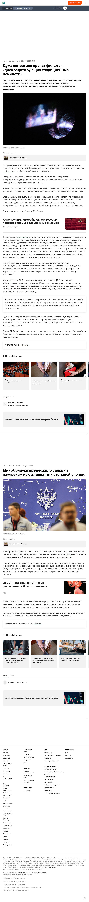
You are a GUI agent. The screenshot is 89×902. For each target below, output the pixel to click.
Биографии (6, 771)
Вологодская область (7, 807)
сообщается (8, 170)
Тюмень (5, 831)
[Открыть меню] (85, 2)
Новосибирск (7, 798)
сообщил (18, 330)
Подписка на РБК (28, 776)
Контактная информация (52, 755)
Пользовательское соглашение (14, 884)
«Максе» (38, 623)
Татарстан (6, 828)
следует (71, 553)
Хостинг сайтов (49, 776)
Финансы (6, 768)
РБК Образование (7, 777)
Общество (6, 758)
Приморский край (7, 846)
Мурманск (6, 842)
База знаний (7, 774)
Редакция (47, 758)
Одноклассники (29, 757)
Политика (6, 752)
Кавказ (5, 836)
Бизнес (5, 761)
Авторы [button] (6, 397)
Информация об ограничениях (14, 878)
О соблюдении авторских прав (14, 881)
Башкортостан (7, 803)
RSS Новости (28, 790)
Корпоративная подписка (29, 781)
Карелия (5, 839)
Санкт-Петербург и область (7, 790)
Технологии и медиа (10, 226)
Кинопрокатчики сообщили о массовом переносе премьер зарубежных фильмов (31, 221)
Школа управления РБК (52, 793)
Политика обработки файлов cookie (16, 890)
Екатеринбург (7, 795)
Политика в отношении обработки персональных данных (23, 887)
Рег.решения (48, 779)
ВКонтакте (27, 754)
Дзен (25, 763)
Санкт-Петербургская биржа (36, 872)
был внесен (22, 236)
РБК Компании (49, 788)
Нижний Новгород (6, 819)
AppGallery (69, 758)
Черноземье (7, 834)
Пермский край (8, 823)
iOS (66, 752)
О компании (48, 752)
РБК (4, 592)
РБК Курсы (47, 790)
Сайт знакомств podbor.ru (53, 785)
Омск (4, 800)
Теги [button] (12, 397)
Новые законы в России (11, 61)
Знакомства (48, 782)
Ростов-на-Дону (8, 825)
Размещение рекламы (51, 761)
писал (9, 279)
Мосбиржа (22, 872)
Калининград (7, 811)
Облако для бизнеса (51, 769)
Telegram (23, 345)
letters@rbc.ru (52, 867)
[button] (16, 376)
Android (68, 755)
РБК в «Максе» (12, 356)
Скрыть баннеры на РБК (29, 772)
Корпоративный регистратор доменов (54, 773)
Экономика (6, 755)
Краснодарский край (8, 814)
